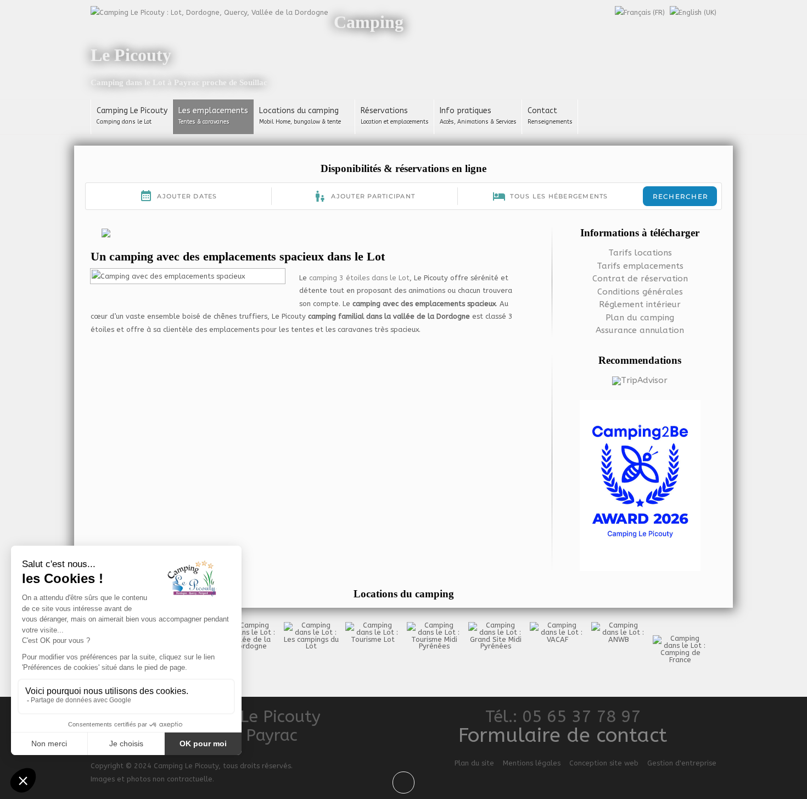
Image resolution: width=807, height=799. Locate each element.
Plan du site (474, 763)
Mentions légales (532, 763)
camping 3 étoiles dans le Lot (359, 278)
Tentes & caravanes (203, 122)
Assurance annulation (640, 330)
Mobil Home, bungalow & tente (300, 122)
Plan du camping (640, 318)
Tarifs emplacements (640, 266)
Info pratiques (465, 110)
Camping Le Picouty (132, 110)
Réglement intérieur (640, 304)
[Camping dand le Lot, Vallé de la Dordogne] (209, 12)
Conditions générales (640, 292)
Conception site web (603, 763)
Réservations (384, 110)
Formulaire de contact (562, 735)
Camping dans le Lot (124, 122)
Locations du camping (299, 110)
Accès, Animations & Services (478, 122)
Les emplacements (213, 110)
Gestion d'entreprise (681, 763)
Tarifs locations (640, 253)
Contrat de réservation (640, 279)
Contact (542, 110)
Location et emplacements (395, 122)
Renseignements (550, 122)
